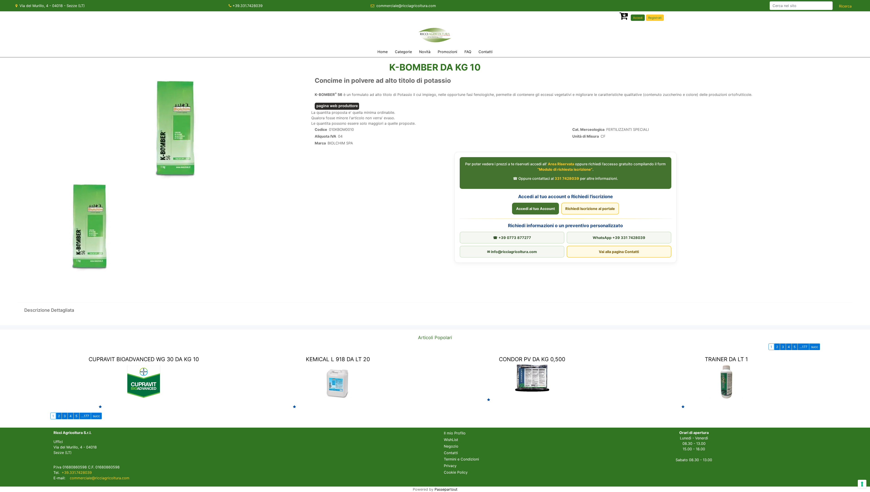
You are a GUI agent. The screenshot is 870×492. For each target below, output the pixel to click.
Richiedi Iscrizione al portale (590, 208)
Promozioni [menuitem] (447, 51)
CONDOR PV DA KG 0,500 (532, 359)
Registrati (655, 17)
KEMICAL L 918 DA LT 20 (338, 359)
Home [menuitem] (382, 51)
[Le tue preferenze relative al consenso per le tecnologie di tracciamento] (862, 484)
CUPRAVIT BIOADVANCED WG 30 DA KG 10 (144, 359)
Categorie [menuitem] (403, 51)
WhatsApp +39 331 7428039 (619, 237)
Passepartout (446, 489)
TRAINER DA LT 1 (726, 359)
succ (814, 347)
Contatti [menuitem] (485, 51)
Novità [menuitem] (424, 51)
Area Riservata (561, 164)
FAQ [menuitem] (467, 51)
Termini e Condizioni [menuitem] (461, 459)
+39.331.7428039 (247, 5)
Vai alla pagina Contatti (619, 251)
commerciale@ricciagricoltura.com (406, 5)
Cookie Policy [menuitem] (456, 472)
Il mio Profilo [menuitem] (455, 433)
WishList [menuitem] (451, 439)
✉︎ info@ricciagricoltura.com (512, 251)
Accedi (638, 17)
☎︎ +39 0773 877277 (512, 237)
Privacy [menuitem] (450, 465)
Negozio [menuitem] (451, 446)
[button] (845, 6)
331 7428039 (567, 178)
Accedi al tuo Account (535, 208)
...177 (803, 347)
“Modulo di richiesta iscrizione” (564, 169)
